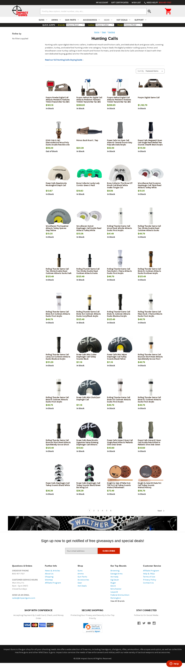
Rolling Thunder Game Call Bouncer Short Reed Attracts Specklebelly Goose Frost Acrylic (150, 357)
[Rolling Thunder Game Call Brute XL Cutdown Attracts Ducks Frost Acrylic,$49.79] (151, 387)
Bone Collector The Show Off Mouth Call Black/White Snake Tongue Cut (119, 185)
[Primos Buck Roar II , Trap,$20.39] (89, 130)
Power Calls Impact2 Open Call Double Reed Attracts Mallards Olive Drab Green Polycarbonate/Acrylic (149, 443)
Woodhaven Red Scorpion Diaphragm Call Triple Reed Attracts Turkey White (149, 185)
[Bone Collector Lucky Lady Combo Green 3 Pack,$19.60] (89, 173)
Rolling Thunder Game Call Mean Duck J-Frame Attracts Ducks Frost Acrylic (150, 314)
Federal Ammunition (119, 595)
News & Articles (52, 570)
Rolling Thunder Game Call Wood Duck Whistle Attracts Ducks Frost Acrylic (119, 228)
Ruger (113, 583)
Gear (106, 20)
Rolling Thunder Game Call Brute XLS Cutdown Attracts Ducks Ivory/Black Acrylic (88, 314)
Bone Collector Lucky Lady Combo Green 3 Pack (87, 184)
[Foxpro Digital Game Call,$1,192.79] (151, 88)
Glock (113, 586)
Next (160, 510)
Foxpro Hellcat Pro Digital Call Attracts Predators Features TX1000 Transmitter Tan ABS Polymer (89, 100)
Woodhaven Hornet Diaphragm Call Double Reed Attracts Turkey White (88, 228)
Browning (114, 570)
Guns (41, 20)
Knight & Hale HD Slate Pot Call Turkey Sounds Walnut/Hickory (149, 485)
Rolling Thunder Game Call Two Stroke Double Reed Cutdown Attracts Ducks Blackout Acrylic (87, 272)
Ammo (54, 20)
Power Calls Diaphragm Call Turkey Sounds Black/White (58, 484)
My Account (102, 2)
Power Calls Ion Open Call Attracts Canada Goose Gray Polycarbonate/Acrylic (119, 142)
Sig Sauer (114, 580)
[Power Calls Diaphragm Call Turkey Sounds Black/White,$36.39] (59, 473)
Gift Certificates (119, 2)
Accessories (90, 20)
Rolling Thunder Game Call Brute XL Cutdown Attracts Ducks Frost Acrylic (149, 399)
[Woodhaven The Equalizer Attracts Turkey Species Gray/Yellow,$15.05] (59, 216)
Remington (115, 598)
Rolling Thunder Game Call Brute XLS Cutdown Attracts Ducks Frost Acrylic (58, 314)
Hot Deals (121, 20)
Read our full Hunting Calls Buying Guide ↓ (64, 60)
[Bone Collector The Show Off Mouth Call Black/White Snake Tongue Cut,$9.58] (120, 173)
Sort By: (141, 71)
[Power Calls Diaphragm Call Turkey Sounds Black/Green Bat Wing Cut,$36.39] (89, 473)
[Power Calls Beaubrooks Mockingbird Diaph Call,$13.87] (59, 173)
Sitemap (49, 580)
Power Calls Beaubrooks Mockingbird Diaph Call (56, 184)
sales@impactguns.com (23, 598)
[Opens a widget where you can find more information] (174, 664)
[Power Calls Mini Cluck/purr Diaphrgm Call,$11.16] (89, 387)
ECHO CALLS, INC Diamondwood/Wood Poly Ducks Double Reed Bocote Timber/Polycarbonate (58, 143)
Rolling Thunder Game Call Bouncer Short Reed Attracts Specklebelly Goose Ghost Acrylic (58, 443)
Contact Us (148, 583)
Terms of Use (149, 576)
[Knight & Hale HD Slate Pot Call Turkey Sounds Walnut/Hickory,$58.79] (151, 473)
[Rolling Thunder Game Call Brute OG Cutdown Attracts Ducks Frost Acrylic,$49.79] (120, 387)
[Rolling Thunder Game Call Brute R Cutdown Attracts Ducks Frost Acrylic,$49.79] (59, 387)
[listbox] (154, 71)
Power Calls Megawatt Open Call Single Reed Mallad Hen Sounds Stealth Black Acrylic (150, 142)
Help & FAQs (149, 573)
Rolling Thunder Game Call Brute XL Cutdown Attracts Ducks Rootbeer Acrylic (149, 271)
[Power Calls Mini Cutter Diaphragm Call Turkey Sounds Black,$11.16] (89, 345)
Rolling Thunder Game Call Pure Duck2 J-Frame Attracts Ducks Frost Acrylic (119, 271)
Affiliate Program (53, 583)
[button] (92, 628)
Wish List (136, 2)
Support (139, 20)
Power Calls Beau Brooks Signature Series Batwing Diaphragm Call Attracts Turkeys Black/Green (87, 443)
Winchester (115, 589)
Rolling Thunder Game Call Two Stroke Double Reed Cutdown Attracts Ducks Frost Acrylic (149, 229)
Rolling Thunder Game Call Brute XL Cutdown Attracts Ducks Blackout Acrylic (118, 314)
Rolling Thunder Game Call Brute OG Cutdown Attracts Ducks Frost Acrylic (119, 399)
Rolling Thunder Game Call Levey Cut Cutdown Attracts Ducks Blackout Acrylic (58, 356)
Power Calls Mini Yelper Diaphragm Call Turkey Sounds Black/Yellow (117, 356)
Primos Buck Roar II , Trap (87, 140)
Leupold (114, 592)
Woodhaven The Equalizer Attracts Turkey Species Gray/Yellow (57, 228)
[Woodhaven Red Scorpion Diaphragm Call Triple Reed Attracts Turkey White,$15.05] (151, 173)
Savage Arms (116, 573)
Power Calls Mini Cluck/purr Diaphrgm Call (88, 398)
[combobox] (93, 11)
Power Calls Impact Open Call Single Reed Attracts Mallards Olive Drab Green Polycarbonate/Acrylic (120, 443)
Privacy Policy (149, 580)
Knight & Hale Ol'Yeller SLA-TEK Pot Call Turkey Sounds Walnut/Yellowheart (119, 485)
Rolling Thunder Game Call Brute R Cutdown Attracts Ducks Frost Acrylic (57, 399)
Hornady (114, 576)
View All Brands (117, 601)
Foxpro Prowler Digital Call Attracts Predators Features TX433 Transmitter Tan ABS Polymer (58, 100)
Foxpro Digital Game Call (149, 97)
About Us (49, 573)
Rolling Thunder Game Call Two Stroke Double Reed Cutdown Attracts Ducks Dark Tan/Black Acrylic (59, 272)
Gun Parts (70, 20)
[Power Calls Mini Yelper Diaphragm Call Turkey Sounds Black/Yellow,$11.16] (120, 345)
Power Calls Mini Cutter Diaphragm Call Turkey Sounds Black (86, 356)
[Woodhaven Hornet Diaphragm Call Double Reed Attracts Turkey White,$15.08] (89, 216)
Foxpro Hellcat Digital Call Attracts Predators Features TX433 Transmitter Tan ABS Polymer (119, 100)
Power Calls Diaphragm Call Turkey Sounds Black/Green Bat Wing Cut (88, 485)
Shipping (49, 576)
